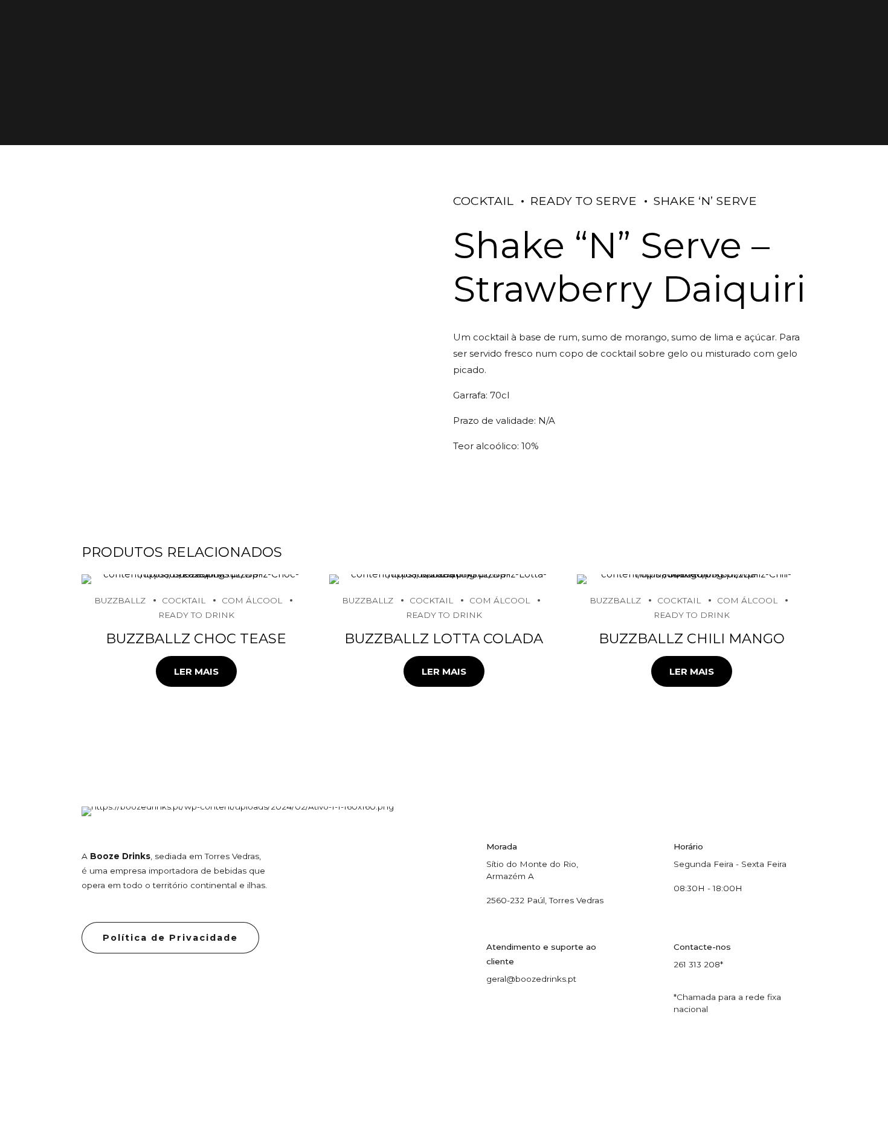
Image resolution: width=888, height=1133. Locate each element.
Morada (501, 846)
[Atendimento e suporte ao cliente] (465, 951)
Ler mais (196, 671)
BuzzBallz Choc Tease (196, 638)
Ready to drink (196, 615)
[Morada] (465, 851)
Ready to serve (583, 200)
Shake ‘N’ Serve (705, 200)
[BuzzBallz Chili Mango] (691, 579)
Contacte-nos (702, 947)
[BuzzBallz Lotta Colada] (444, 579)
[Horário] (652, 851)
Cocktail (483, 200)
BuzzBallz (120, 600)
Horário (688, 846)
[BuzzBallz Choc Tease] (196, 579)
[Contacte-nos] (652, 951)
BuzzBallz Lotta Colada (443, 638)
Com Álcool (252, 600)
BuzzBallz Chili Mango (692, 638)
